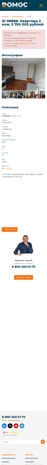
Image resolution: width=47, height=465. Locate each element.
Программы (29, 462)
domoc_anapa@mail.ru (11, 420)
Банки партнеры (31, 458)
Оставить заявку (23, 277)
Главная (5, 16)
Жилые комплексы (8, 458)
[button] (43, 60)
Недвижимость (17, 16)
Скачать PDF (9, 229)
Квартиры (5, 462)
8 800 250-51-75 (25, 43)
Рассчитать (8, 168)
